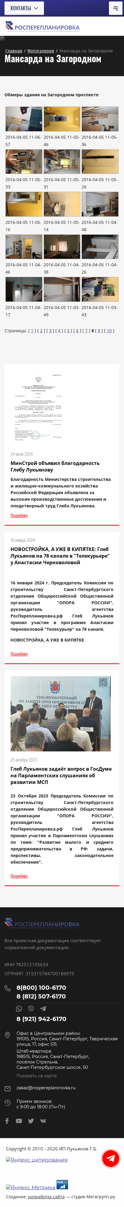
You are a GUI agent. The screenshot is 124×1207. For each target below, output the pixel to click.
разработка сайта (46, 1196)
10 (109, 330)
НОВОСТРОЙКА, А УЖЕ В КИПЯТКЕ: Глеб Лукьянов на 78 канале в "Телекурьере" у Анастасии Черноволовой (60, 556)
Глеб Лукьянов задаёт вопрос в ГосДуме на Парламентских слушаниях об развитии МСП (61, 775)
